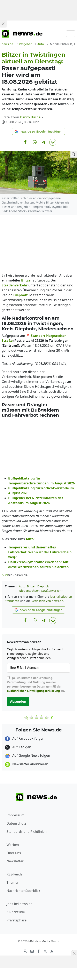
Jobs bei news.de (19, 904)
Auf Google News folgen (30, 755)
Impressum (15, 815)
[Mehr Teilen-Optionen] (52, 142)
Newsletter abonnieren (29, 764)
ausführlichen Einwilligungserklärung (33, 691)
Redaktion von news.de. (47, 601)
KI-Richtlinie (16, 912)
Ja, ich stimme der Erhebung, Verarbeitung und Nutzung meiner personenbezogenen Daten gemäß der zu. (36, 684)
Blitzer (31, 586)
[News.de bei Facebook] (38, 951)
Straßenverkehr (52, 591)
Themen (13, 882)
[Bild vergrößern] (73, 154)
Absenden (18, 701)
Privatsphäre (16, 920)
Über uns (14, 853)
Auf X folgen (21, 747)
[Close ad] (3, 24)
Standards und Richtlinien (27, 831)
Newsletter (15, 861)
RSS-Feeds (14, 874)
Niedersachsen (29, 591)
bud (5, 575)
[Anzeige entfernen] (74, 953)
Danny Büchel (30, 117)
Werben (13, 844)
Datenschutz (16, 823)
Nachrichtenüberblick (23, 890)
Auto (22, 586)
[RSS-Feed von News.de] (51, 951)
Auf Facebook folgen (27, 738)
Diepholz (43, 586)
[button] (38, 131)
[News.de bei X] (45, 951)
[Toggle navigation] (70, 33)
